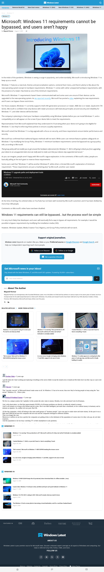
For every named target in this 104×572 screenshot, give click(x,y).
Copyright (45, 566)
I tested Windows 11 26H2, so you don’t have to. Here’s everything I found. (34, 441)
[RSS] (52, 557)
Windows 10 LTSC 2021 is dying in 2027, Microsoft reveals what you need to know (36, 495)
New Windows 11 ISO (65, 7)
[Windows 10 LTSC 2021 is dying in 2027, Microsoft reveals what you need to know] (7, 497)
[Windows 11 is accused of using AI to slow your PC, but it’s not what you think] (17, 320)
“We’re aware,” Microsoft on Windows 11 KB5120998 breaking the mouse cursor (36, 449)
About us (22, 566)
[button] (100, 3)
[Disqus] (52, 398)
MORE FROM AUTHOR (26, 308)
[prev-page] (3, 366)
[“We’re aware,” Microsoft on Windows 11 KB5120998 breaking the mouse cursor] (17, 346)
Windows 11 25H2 (49, 7)
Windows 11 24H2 (83, 7)
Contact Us (37, 566)
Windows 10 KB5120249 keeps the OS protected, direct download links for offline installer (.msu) (41, 478)
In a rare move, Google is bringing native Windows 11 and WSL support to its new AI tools (38, 457)
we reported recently (43, 98)
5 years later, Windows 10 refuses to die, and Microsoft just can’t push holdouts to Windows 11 (40, 487)
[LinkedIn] (9, 302)
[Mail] (46, 557)
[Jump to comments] (52, 569)
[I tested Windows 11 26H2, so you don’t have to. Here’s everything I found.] (86, 320)
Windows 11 (6, 16)
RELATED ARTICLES (8, 308)
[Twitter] (6, 302)
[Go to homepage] (17, 569)
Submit (97, 278)
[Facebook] (41, 557)
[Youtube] (63, 557)
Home (3, 13)
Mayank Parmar (8, 31)
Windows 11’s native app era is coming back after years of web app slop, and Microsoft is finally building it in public (86, 358)
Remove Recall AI (18, 7)
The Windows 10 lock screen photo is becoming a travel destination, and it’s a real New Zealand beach (42, 503)
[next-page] (6, 366)
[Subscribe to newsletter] (86, 569)
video (71, 98)
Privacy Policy (63, 566)
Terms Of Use (53, 566)
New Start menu (33, 7)
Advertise (29, 566)
